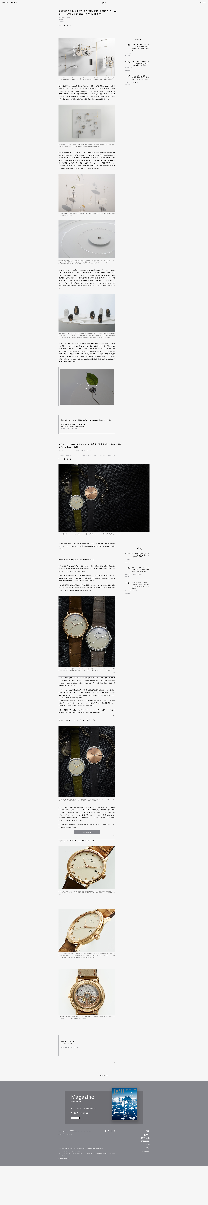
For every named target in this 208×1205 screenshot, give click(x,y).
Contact (88, 1131)
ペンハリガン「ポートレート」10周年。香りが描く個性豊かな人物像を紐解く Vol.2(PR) (140, 555)
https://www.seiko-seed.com (69, 428)
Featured (71, 450)
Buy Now (74, 1118)
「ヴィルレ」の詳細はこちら (87, 832)
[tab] (5, 2)
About (83, 1131)
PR (59, 450)
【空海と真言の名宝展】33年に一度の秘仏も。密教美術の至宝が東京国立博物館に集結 (141, 63)
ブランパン (90, 450)
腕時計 (77, 450)
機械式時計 (84, 450)
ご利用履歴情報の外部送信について (95, 1148)
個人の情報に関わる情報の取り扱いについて (75, 1148)
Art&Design (61, 17)
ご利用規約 (61, 1148)
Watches (64, 450)
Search (68, 1134)
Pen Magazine (62, 1131)
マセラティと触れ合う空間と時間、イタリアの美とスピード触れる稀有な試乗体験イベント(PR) (140, 77)
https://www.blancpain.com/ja (69, 1047)
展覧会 (68, 17)
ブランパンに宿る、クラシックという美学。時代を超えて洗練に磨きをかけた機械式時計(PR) (140, 569)
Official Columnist (73, 1131)
